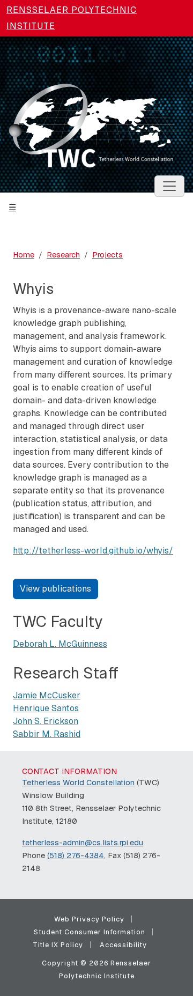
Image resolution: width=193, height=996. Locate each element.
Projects (107, 255)
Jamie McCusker (46, 695)
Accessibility (123, 944)
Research (63, 255)
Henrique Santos (46, 708)
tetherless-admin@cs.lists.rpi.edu (82, 842)
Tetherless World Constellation (78, 782)
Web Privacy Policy (89, 919)
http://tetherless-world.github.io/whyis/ (93, 550)
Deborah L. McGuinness (60, 644)
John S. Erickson (45, 721)
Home (23, 255)
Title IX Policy (58, 944)
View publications (55, 588)
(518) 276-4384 (75, 855)
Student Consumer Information (89, 931)
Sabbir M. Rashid (46, 734)
